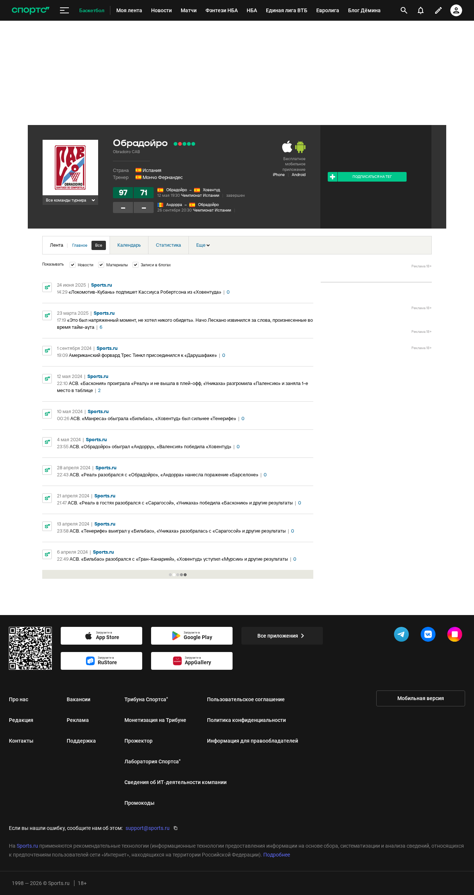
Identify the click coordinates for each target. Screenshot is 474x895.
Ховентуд (211, 189)
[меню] (64, 10)
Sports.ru (101, 285)
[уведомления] (421, 10)
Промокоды (139, 803)
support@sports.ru (148, 828)
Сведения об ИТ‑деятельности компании (175, 782)
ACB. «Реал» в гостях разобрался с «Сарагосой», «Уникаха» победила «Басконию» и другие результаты (180, 503)
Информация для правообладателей (252, 741)
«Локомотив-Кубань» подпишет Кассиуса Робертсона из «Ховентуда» (145, 292)
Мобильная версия (420, 698)
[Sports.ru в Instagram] (456, 636)
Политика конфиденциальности (246, 720)
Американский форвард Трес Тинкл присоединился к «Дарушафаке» (143, 355)
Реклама (78, 720)
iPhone (279, 174)
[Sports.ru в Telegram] (403, 636)
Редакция (21, 720)
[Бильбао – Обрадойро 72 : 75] (175, 144)
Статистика (168, 245)
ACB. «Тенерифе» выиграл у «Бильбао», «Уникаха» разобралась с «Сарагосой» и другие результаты (178, 531)
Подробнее (276, 855)
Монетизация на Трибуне (155, 720)
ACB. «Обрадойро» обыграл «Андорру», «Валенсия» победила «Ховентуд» (150, 446)
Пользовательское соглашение (246, 699)
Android (299, 174)
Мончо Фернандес (163, 177)
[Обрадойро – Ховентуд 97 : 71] (193, 144)
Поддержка (81, 741)
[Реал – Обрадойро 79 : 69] (180, 144)
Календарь (129, 245)
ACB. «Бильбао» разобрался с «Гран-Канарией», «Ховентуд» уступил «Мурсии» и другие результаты (179, 559)
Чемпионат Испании (200, 195)
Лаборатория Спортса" (152, 761)
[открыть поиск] (404, 10)
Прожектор (138, 741)
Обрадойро (176, 189)
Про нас (18, 699)
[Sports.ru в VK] (429, 636)
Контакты (21, 741)
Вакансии (78, 699)
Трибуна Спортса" (146, 699)
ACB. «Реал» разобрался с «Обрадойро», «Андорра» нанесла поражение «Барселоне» (164, 475)
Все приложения (277, 636)
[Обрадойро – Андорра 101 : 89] (184, 144)
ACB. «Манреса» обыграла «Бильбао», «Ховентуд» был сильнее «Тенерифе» (153, 418)
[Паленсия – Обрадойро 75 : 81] (189, 144)
